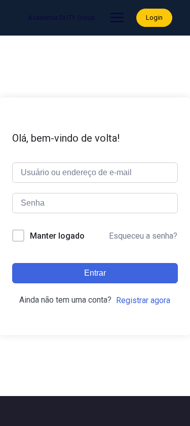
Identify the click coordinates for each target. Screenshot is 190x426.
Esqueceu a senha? (143, 236)
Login (154, 17)
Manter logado (57, 236)
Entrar (95, 273)
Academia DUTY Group (61, 17)
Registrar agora (143, 300)
